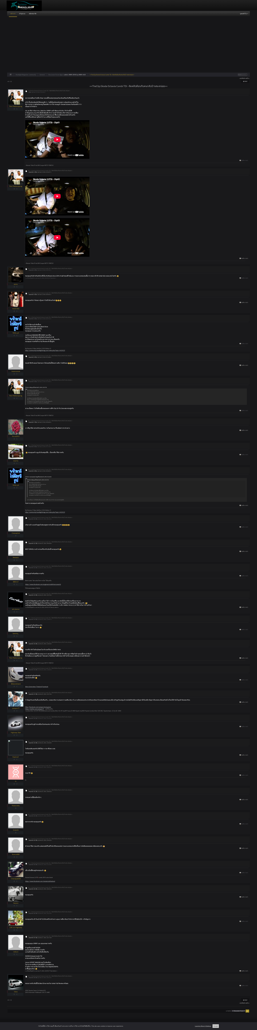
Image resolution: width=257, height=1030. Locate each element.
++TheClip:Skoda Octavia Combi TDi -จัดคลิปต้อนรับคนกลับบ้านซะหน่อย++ (112, 74)
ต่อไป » (248, 78)
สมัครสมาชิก (32, 13)
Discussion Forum (53, 74)
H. (16, 781)
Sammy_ (16, 633)
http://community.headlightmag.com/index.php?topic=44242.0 (45, 350)
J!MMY (70, 74)
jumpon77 (15, 708)
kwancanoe (16, 371)
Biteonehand (16, 684)
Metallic (16, 557)
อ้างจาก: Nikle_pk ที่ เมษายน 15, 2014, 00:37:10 (36, 387)
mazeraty (15, 308)
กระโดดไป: (228, 1011)
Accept (216, 1026)
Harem (15, 903)
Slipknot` (15, 757)
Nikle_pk (16, 333)
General (42, 74)
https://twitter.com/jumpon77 (34, 709)
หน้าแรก (12, 13)
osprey (15, 461)
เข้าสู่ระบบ (22, 13)
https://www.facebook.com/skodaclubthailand (40, 881)
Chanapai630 (16, 879)
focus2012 (15, 436)
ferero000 (15, 854)
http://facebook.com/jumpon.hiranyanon (38, 707)
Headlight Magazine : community (26, 74)
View (16, 992)
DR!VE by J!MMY (77, 74)
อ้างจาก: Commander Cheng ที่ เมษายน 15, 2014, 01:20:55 (38, 476)
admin (66, 74)
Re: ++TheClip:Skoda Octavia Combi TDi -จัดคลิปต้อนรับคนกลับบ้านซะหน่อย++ (50, 170)
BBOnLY (16, 582)
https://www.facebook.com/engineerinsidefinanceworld (43, 584)
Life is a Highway (15, 927)
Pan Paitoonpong (15, 106)
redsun (15, 952)
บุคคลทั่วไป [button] (243, 13)
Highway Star (16, 732)
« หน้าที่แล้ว (242, 78)
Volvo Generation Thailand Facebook (36, 686)
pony (16, 284)
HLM (84, 74)
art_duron (15, 609)
